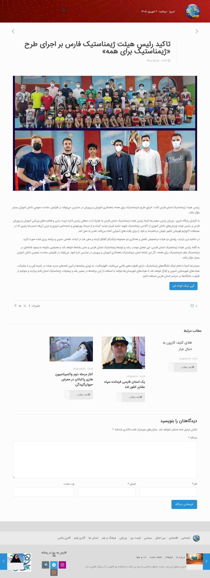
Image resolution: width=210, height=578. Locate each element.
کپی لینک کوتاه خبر (183, 286)
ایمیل (132, 484)
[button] (63, 10)
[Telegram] (54, 565)
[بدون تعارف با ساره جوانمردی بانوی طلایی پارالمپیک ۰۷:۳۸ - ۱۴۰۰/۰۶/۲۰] (3, 561)
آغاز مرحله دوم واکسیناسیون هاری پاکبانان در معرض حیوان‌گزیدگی (74, 379)
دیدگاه (192, 438)
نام (194, 484)
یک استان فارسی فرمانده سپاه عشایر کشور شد (124, 384)
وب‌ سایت (69, 484)
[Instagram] (62, 565)
